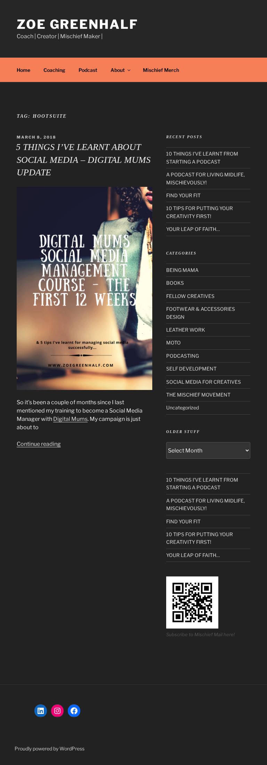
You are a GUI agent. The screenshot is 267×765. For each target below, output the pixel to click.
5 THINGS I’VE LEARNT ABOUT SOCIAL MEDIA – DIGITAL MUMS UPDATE (83, 159)
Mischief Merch (161, 70)
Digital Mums (70, 419)
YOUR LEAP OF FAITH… (193, 229)
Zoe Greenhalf (77, 24)
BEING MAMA (182, 270)
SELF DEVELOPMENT (191, 369)
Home (23, 70)
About (118, 70)
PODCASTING (182, 356)
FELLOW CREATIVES (190, 296)
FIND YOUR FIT (183, 195)
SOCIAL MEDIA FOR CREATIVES (203, 382)
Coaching (54, 70)
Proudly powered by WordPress (49, 748)
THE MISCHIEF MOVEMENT (198, 395)
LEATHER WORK (185, 330)
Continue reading (39, 444)
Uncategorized (182, 407)
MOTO (173, 343)
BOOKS (175, 283)
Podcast (88, 70)
